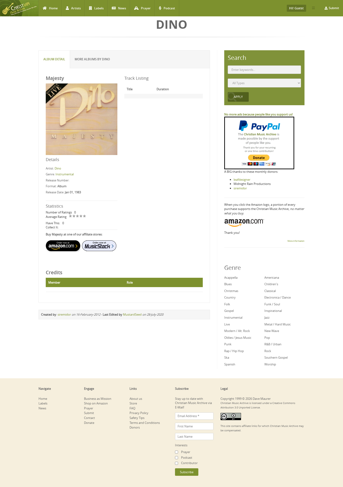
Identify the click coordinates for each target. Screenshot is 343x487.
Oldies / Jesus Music (237, 337)
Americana (271, 277)
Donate (89, 423)
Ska (226, 357)
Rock (267, 351)
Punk (227, 344)
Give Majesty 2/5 (74, 216)
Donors (135, 427)
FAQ (132, 408)
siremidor (64, 314)
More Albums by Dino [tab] (92, 59)
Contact (89, 418)
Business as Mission (97, 399)
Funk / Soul (272, 304)
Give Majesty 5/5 (84, 216)
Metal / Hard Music (277, 324)
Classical (270, 291)
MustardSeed (132, 314)
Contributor (189, 463)
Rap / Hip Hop (234, 351)
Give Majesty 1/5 (70, 216)
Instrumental (65, 174)
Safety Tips (137, 418)
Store (133, 403)
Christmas (231, 291)
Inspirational (273, 311)
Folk (227, 304)
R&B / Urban (272, 344)
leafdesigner (242, 179)
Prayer (146, 8)
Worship (270, 364)
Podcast (169, 8)
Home (53, 8)
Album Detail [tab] (54, 59)
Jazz (267, 317)
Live (227, 324)
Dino (58, 168)
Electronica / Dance (277, 297)
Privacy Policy (139, 413)
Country (230, 297)
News (122, 8)
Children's (271, 284)
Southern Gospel (276, 357)
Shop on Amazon (96, 403)
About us (136, 399)
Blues (228, 284)
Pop (267, 337)
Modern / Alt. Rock (237, 331)
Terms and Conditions (145, 423)
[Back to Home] (19, 8)
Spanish (229, 364)
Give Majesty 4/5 (81, 216)
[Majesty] (81, 119)
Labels (99, 8)
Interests (181, 445)
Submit (334, 8)
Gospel (229, 311)
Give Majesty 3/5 (77, 216)
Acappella (231, 277)
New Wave (271, 331)
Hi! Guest (296, 8)
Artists (76, 8)
